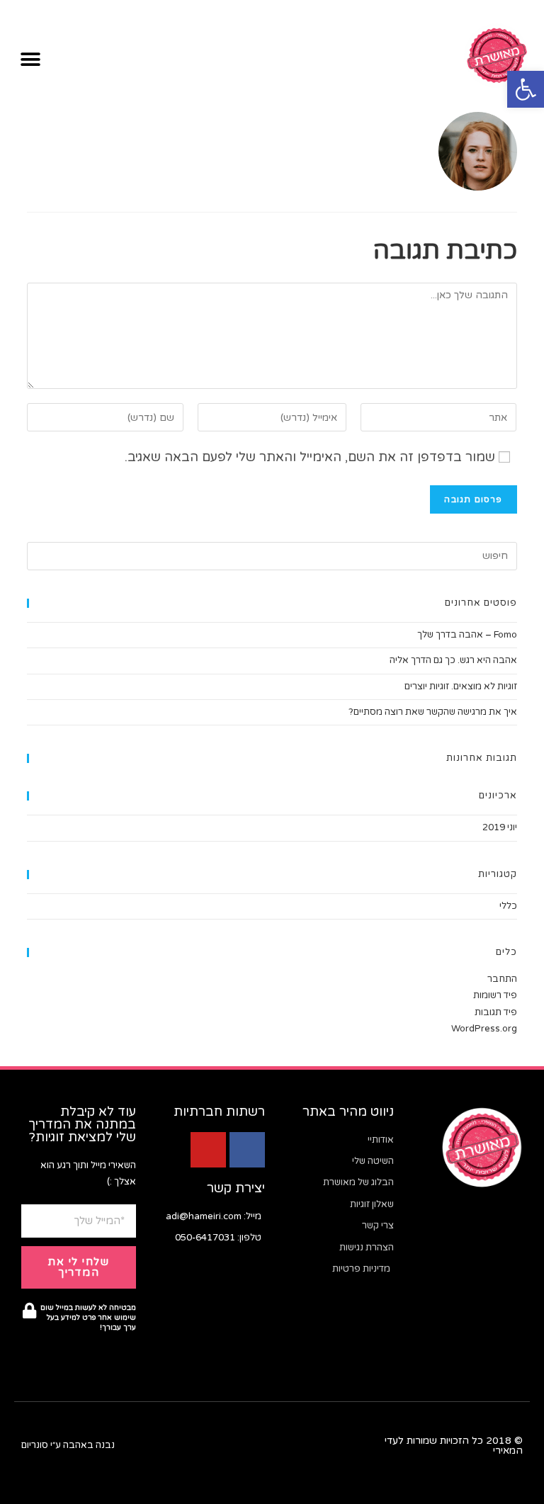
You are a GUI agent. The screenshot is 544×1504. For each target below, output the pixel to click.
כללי (508, 906)
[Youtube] (208, 1149)
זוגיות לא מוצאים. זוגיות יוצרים (460, 686)
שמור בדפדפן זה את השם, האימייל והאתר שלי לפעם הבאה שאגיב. (310, 457)
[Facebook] (247, 1149)
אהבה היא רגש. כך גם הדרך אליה (453, 660)
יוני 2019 (499, 827)
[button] (525, 89)
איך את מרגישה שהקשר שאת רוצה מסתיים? (433, 712)
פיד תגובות (496, 1012)
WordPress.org (484, 1028)
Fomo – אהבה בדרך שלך (467, 634)
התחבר (502, 979)
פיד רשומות (495, 995)
